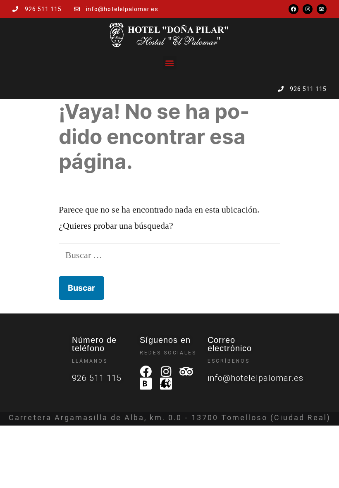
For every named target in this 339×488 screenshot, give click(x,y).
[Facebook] (293, 9)
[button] (170, 62)
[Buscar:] (169, 255)
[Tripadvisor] (322, 9)
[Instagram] (308, 9)
